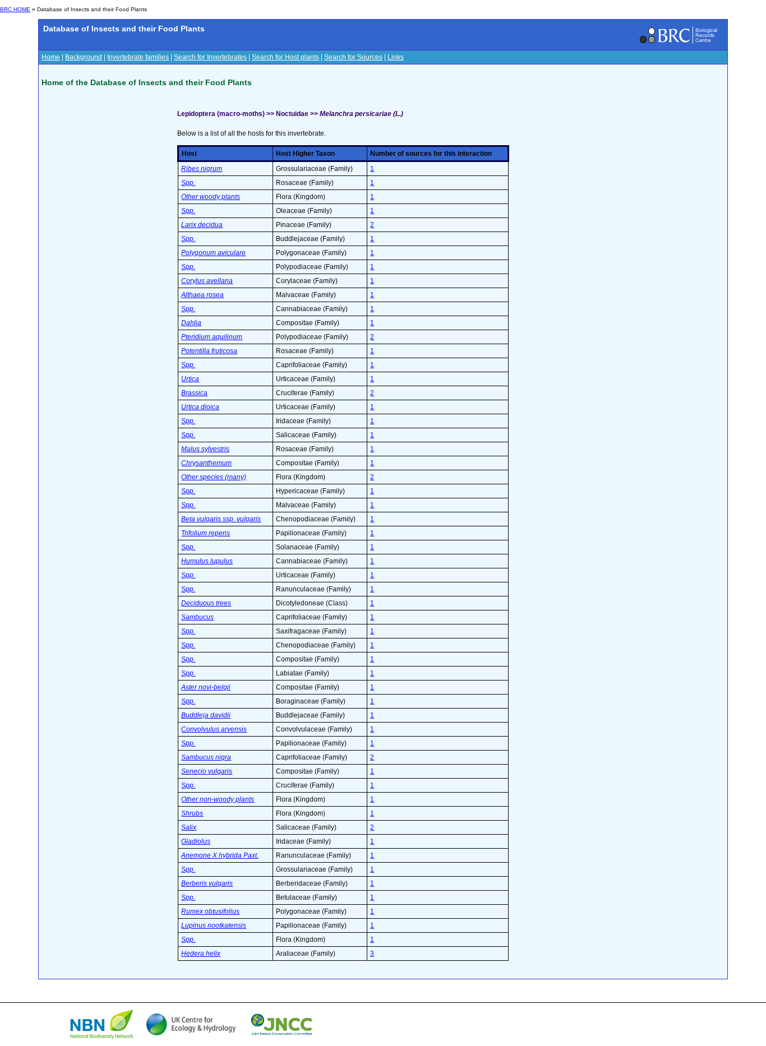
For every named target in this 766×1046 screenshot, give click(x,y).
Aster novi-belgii (205, 687)
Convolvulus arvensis (214, 729)
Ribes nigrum (201, 169)
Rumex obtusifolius (210, 911)
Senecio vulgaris (206, 771)
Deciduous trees (206, 603)
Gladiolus (195, 841)
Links (395, 57)
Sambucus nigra (206, 757)
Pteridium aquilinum (211, 337)
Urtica (190, 379)
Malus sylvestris (205, 449)
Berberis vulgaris (207, 883)
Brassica (194, 393)
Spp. (188, 183)
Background (83, 57)
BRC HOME (15, 9)
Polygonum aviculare (213, 253)
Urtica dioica (200, 407)
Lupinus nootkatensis (213, 925)
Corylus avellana (207, 281)
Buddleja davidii (205, 715)
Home (50, 57)
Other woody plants (210, 197)
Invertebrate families (138, 57)
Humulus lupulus (207, 561)
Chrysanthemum (206, 463)
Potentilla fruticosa (209, 351)
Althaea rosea (202, 295)
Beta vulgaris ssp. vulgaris (221, 519)
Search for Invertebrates (210, 57)
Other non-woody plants (217, 799)
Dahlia (191, 323)
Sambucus (197, 617)
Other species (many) (213, 477)
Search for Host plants (285, 57)
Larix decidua (202, 225)
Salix (188, 827)
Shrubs (192, 813)
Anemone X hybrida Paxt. (220, 855)
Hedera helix (200, 953)
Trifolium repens (205, 533)
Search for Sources (353, 57)
